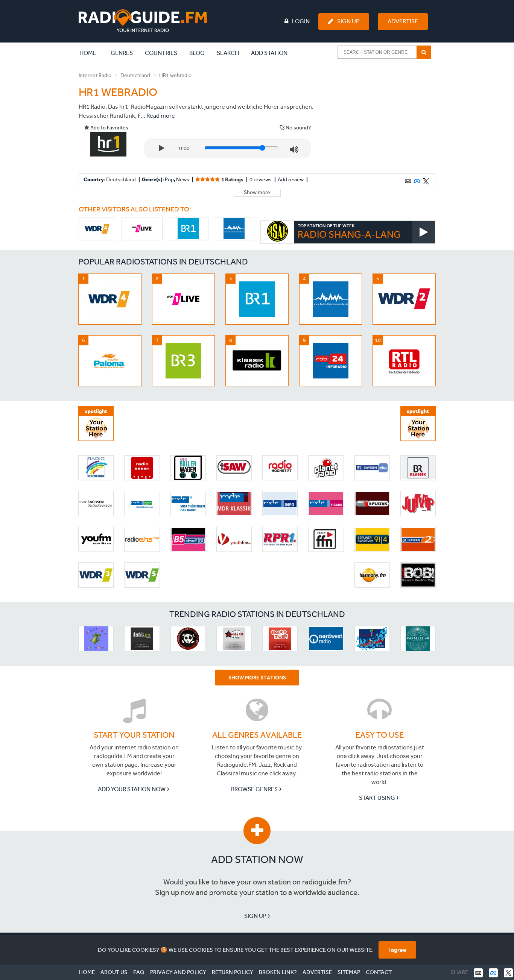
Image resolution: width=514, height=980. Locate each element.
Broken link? (278, 972)
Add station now (257, 859)
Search (228, 52)
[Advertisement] (378, 118)
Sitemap (349, 972)
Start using (377, 797)
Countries (161, 52)
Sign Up (348, 21)
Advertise (403, 21)
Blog (197, 52)
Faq (138, 972)
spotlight (96, 411)
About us (114, 972)
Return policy (232, 972)
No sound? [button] (297, 128)
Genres (122, 52)
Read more (160, 115)
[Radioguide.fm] (143, 20)
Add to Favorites (108, 128)
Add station (269, 52)
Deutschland (135, 75)
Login (301, 21)
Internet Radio (95, 75)
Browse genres (254, 789)
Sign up (255, 915)
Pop (169, 179)
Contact (379, 972)
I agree (397, 949)
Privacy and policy (178, 972)
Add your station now (132, 789)
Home (91, 52)
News (182, 179)
